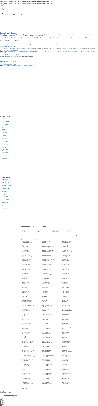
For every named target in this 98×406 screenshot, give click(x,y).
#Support (92, 51)
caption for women (24, 287)
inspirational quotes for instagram (46, 264)
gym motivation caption (25, 370)
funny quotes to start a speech (26, 332)
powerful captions (64, 284)
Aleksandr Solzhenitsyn (55, 230)
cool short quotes (24, 296)
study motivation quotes (65, 346)
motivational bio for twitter (45, 329)
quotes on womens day (65, 293)
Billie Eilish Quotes (5, 190)
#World (1, 52)
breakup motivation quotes (25, 273)
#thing (13, 37)
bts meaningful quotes (25, 277)
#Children (67, 44)
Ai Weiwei (38, 228)
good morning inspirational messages (27, 338)
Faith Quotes (4, 139)
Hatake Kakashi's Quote (8, 46)
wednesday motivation (65, 377)
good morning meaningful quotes (26, 343)
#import (19, 65)
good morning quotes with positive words (27, 359)
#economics (27, 58)
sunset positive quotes (65, 354)
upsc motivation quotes (65, 370)
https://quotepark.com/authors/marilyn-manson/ (10, 43)
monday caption (44, 310)
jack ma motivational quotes (46, 286)
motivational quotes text (45, 379)
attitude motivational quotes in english (27, 256)
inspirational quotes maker (45, 268)
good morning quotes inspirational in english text (28, 356)
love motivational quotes (45, 302)
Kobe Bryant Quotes (5, 194)
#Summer (72, 37)
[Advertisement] (32, 22)
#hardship (51, 51)
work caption (23, 387)
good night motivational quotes (26, 364)
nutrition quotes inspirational (66, 263)
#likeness (38, 37)
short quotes (63, 328)
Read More (76, 235)
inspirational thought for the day (46, 277)
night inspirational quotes (65, 260)
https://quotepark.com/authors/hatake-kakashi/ (10, 50)
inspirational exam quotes (45, 245)
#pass (31, 44)
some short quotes (64, 337)
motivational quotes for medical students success (48, 365)
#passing (27, 44)
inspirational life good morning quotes (47, 255)
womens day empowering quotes (66, 384)
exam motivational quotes (25, 319)
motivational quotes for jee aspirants (47, 361)
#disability (31, 58)
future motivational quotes (25, 333)
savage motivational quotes (65, 314)
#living (35, 37)
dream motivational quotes (25, 309)
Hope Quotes (4, 138)
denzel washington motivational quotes (27, 302)
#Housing (27, 65)
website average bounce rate (56, 393)
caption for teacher (24, 284)
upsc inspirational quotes (65, 369)
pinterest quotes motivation (65, 274)
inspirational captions (45, 243)
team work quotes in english (66, 357)
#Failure (83, 37)
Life (2, 155)
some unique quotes (64, 338)
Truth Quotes (4, 129)
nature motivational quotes (65, 245)
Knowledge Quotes (5, 156)
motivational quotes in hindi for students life (48, 377)
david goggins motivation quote (26, 301)
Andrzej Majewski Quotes (6, 202)
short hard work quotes (65, 323)
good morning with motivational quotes (27, 361)
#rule (16, 44)
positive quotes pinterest (65, 282)
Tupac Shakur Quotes (5, 180)
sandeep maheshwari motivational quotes (67, 310)
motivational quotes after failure (46, 351)
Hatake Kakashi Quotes (6, 207)
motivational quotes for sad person (46, 369)
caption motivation (24, 288)
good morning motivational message (27, 347)
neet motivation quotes (65, 250)
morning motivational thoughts (46, 316)
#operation (38, 44)
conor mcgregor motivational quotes (27, 293)
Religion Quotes (4, 147)
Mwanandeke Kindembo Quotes (7, 179)
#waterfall (3, 37)
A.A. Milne (23, 228)
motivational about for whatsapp (46, 327)
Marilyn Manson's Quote (8, 40)
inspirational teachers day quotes (46, 275)
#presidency (24, 44)
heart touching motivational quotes (26, 377)
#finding (61, 51)
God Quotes (4, 126)
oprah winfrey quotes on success (66, 270)
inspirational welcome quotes (46, 278)
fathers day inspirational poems (26, 327)
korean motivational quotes (45, 292)
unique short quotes (64, 368)
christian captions (24, 292)
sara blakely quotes (64, 311)
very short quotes (64, 374)
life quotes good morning (45, 296)
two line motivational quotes (65, 365)
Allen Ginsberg (69, 228)
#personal (32, 51)
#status (3, 58)
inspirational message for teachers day (47, 256)
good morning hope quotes (25, 337)
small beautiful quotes (65, 333)
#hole (49, 51)
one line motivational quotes (66, 265)
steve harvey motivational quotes (66, 341)
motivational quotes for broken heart (47, 357)
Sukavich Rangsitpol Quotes (6, 185)
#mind (38, 51)
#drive (58, 44)
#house (22, 65)
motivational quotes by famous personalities (48, 355)
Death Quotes (4, 135)
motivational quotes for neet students (47, 366)
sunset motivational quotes (65, 352)
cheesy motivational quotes (26, 291)
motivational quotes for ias (45, 359)
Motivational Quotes (5, 146)
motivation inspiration (45, 323)
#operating (42, 44)
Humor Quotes (4, 123)
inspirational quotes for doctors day (47, 263)
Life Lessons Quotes (5, 144)
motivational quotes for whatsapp (46, 374)
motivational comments (45, 334)
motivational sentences (45, 384)
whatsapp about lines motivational (66, 382)
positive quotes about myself (66, 278)
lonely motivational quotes (45, 297)
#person (35, 51)
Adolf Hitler (23, 231)
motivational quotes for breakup (46, 356)
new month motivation (65, 254)
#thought (9, 37)
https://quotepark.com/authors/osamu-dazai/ (10, 36)
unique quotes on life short (65, 366)
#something (21, 51)
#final (54, 37)
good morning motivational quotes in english (28, 350)
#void (6, 51)
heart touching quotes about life (26, 378)
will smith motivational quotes (66, 383)
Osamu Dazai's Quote (7, 33)
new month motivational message (66, 255)
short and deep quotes (65, 320)
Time (3, 153)
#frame (51, 37)
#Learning (88, 51)
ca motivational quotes (25, 278)
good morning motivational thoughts (27, 351)
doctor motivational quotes (25, 304)
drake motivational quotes (25, 307)
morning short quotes (45, 319)
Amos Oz (68, 231)
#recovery (26, 37)
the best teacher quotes (65, 360)
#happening (45, 37)
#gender (18, 58)
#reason (3, 51)
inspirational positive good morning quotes (48, 259)
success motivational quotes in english (67, 351)
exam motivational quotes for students (27, 320)
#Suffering (80, 37)
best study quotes (24, 268)
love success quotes (44, 304)
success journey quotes (65, 350)
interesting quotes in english (46, 283)
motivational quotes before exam (46, 352)
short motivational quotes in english (67, 327)
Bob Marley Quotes (5, 193)
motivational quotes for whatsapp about (47, 375)
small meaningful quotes (65, 334)
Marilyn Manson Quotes (6, 197)
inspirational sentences (45, 273)
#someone (25, 51)
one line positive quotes (65, 266)
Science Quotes (4, 158)
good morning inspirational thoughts (27, 342)
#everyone (68, 51)
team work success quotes (65, 359)
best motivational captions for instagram (27, 261)
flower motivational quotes (25, 329)
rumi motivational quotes (65, 304)
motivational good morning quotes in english (48, 336)
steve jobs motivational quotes (66, 342)
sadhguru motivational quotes (66, 307)
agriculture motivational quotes (26, 245)
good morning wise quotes (25, 360)
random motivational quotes (65, 297)
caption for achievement (25, 279)
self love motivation (64, 318)
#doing (60, 37)
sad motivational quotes (65, 306)
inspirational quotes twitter (45, 270)
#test (9, 44)
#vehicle (3, 44)
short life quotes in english (65, 324)
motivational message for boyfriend (47, 342)
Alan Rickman (39, 230)
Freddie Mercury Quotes (6, 188)
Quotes (3, 127)
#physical (15, 58)
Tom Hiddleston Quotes (6, 191)
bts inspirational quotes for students (27, 275)
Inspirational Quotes (5, 121)
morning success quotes (45, 320)
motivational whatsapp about (66, 242)
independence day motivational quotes (27, 383)
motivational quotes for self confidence (47, 370)
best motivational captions (25, 260)
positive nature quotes (65, 277)
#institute (50, 44)
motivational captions (45, 332)
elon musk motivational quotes (26, 310)
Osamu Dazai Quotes (5, 203)
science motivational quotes (65, 316)
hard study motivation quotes (26, 373)
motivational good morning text (46, 337)
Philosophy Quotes (5, 124)
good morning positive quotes (26, 354)
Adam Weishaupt (24, 230)
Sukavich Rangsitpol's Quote (10, 55)
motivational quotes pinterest (46, 378)
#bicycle (69, 37)
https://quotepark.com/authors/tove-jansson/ (10, 64)
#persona (4, 52)
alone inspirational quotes (25, 250)
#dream (57, 37)
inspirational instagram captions (46, 254)
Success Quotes (5, 152)
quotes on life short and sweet (66, 291)
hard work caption (24, 374)
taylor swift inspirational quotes (66, 355)
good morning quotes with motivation (27, 357)
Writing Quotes (4, 143)
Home (3, 7)
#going (49, 37)
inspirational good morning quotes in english (48, 246)
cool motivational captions (25, 295)
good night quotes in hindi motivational (27, 366)
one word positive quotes (65, 269)
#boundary (35, 58)
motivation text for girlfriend (45, 325)
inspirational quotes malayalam (46, 269)
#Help (82, 51)
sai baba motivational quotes (66, 309)
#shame (23, 37)
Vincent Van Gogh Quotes (6, 205)
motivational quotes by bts (45, 354)
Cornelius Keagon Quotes (6, 183)
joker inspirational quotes (45, 291)
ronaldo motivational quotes (65, 302)
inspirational (23, 384)
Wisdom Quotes (4, 130)
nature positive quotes (65, 246)
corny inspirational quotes (25, 297)
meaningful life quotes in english (46, 306)
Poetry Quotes (4, 132)
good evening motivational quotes (26, 336)
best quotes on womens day (26, 264)
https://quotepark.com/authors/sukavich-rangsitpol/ (11, 57)
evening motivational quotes (26, 318)
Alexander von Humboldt (55, 231)
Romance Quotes (5, 133)
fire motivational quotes (25, 328)
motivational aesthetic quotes (46, 328)
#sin (20, 37)
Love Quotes (4, 118)
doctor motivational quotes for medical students (28, 305)
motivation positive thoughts (46, 324)
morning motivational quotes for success (47, 314)
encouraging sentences (25, 314)
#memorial (41, 51)
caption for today (24, 286)
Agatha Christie (24, 232)
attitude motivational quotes (26, 255)
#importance (15, 65)
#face (65, 51)
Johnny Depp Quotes (5, 187)
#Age (38, 58)
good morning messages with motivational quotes (29, 345)
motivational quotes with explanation (47, 383)
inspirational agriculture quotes (46, 241)
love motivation (44, 301)
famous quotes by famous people (26, 323)
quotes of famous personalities (66, 288)
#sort (18, 37)
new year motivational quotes (66, 256)
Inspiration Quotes (5, 141)
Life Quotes (4, 119)
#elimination (22, 58)
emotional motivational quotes (26, 311)
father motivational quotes (25, 325)
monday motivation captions (46, 311)
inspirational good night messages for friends (48, 250)
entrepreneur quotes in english (26, 316)
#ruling (14, 44)
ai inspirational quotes (25, 246)
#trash (9, 51)
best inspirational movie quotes (26, 259)
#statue (6, 58)
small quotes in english (65, 336)
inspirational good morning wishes (46, 247)
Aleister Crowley (54, 228)
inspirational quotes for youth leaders (47, 266)
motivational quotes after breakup (46, 350)
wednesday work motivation (65, 378)
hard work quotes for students (26, 375)
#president (19, 44)
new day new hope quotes (65, 252)
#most (8, 65)
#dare (25, 65)
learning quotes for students (46, 293)
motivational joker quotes (45, 341)
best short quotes (24, 265)
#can (66, 37)
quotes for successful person (66, 287)
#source (15, 37)
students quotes (64, 345)
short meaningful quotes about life (66, 325)
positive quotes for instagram (66, 279)
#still (17, 51)
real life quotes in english (65, 300)
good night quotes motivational (26, 368)
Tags (3, 9)
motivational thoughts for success (66, 241)
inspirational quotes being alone (46, 261)
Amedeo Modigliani (69, 230)
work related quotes (24, 388)
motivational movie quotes (45, 346)
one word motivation (64, 268)
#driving (55, 44)
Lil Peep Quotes (4, 208)
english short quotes (25, 315)
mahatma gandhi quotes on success (47, 305)
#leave (41, 37)
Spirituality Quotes (5, 150)
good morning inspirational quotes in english (28, 341)
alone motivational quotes (25, 251)
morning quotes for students (46, 318)
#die (62, 37)
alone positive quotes (25, 252)
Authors (3, 8)
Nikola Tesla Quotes (5, 199)
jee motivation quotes (45, 287)
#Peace (96, 51)
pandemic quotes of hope (65, 273)
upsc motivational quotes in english (67, 373)
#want (7, 37)
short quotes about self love (65, 329)
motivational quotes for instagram (46, 360)
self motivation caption (65, 319)
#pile (29, 37)
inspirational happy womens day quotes (47, 251)
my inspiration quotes (65, 243)
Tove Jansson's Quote (7, 61)
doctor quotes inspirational (25, 306)
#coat (64, 37)
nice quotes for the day (65, 259)
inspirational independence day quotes (47, 252)
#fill (63, 51)
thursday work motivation (65, 361)
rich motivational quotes (65, 301)
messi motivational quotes (45, 309)
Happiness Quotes (5, 136)
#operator (34, 44)
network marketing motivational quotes (67, 251)
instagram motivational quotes (46, 282)
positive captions (64, 275)
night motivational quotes (65, 261)
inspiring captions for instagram (46, 279)
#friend (58, 51)
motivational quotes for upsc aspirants (47, 373)
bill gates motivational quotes (26, 270)
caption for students (24, 283)
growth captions (24, 369)
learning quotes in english (45, 295)
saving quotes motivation (65, 315)
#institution (46, 44)
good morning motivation (25, 346)
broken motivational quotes (25, 274)
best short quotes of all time (26, 266)
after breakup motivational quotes (26, 243)
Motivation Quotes (5, 159)
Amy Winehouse (69, 232)
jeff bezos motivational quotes (46, 288)
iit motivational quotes (25, 382)
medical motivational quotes (46, 307)
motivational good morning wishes (46, 338)
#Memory (85, 51)
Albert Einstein (39, 232)
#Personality (78, 51)
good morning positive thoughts (26, 355)
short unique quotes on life (65, 332)
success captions (64, 347)
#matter (32, 37)
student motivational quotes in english (67, 343)
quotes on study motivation (65, 292)
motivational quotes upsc (45, 382)
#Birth (64, 44)
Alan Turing (38, 231)
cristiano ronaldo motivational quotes (27, 300)
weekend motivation (64, 379)
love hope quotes (44, 300)
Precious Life (2, 4)
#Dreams (87, 37)
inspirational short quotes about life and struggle (48, 274)
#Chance (76, 37)
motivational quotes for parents (46, 368)
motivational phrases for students (46, 347)
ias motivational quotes (25, 379)
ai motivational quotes (25, 247)
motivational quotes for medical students (47, 364)
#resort (28, 51)
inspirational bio (44, 242)
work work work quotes (25, 389)
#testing (6, 44)
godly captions (24, 334)
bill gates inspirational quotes (26, 269)
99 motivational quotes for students (27, 242)
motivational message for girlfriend (46, 343)
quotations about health (65, 286)
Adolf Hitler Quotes (5, 196)
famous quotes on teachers (25, 324)
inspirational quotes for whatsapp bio (47, 265)
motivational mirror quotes (45, 345)
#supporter (14, 51)
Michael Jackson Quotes (6, 200)
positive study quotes (65, 283)
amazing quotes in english (25, 254)
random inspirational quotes (66, 296)
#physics (11, 58)
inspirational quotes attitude (46, 260)
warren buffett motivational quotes (66, 375)
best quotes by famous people (26, 263)
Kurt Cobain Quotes (5, 182)
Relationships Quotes (5, 149)
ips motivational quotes (45, 284)
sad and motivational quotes (66, 305)
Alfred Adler (53, 232)
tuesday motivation (64, 364)
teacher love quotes (64, 356)
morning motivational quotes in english (47, 315)
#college (61, 44)
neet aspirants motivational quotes (66, 247)
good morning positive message (26, 352)
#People (34, 65)
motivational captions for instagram (47, 333)
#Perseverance (73, 51)
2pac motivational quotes (25, 241)
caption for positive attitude (25, 282)
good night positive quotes (25, 365)
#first (53, 44)
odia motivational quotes (65, 264)
